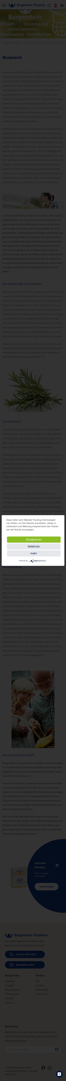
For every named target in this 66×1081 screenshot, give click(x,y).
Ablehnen (34, 546)
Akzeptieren (34, 539)
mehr (33, 553)
